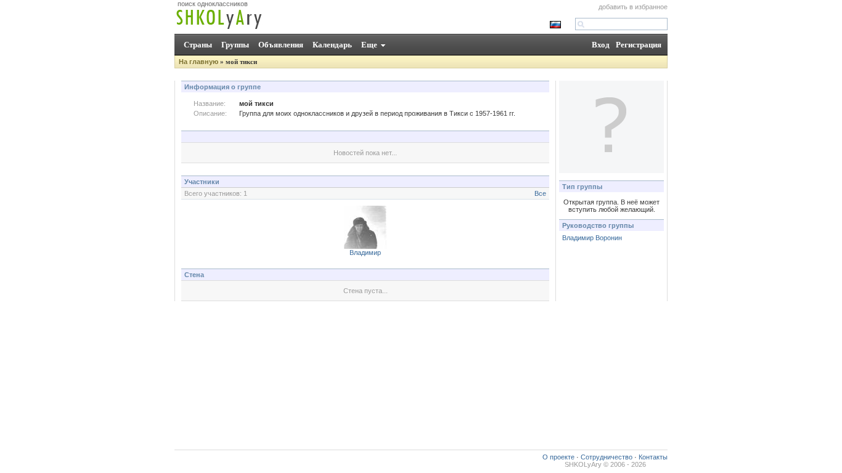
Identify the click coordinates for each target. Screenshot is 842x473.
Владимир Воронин (592, 237)
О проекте (558, 457)
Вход (601, 44)
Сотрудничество (606, 457)
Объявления (280, 44)
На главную (198, 61)
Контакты (653, 457)
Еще (369, 44)
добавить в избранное (633, 6)
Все (540, 193)
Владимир (365, 252)
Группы (235, 44)
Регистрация (638, 44)
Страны (198, 44)
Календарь (332, 44)
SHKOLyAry (583, 464)
